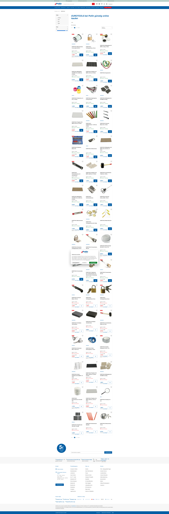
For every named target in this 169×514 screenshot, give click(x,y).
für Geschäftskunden (89, 481)
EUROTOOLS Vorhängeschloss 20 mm (104, 298)
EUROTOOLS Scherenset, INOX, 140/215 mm (77, 349)
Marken (101, 481)
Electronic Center (88, 475)
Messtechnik (72, 483)
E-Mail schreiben (60, 469)
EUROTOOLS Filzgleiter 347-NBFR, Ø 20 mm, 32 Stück (91, 72)
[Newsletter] (97, 4)
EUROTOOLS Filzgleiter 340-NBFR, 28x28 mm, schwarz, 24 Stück (91, 374)
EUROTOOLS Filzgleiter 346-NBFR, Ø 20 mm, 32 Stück (77, 123)
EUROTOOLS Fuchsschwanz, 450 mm (105, 273)
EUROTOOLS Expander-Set (105, 72)
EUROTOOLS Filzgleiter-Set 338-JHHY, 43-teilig (77, 425)
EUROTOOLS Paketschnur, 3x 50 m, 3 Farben (77, 99)
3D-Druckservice (88, 487)
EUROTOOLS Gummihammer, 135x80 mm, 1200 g (105, 173)
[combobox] (77, 4)
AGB (113, 512)
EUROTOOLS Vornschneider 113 (77, 271)
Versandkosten (74, 505)
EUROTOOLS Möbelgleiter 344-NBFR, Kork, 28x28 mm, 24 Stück (77, 198)
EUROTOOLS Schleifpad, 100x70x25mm (76, 323)
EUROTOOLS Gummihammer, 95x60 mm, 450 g (105, 323)
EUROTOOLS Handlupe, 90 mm (105, 400)
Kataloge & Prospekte (89, 477)
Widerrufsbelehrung (103, 477)
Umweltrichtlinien (103, 473)
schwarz (59, 17)
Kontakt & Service (103, 471)
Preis (57, 27)
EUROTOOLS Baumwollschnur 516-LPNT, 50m (77, 399)
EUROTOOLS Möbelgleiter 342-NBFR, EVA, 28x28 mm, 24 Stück (77, 73)
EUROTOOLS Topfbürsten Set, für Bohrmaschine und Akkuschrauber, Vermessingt (91, 274)
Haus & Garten (73, 475)
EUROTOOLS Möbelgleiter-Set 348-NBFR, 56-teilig (105, 99)
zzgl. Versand (77, 55)
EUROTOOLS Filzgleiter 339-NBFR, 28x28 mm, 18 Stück (91, 173)
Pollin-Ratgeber (88, 483)
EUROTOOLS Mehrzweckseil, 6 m (77, 221)
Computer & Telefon (73, 469)
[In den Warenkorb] (81, 55)
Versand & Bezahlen (104, 475)
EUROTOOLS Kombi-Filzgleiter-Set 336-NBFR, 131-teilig (77, 375)
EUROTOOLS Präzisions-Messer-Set (76, 148)
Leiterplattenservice (88, 485)
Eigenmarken (87, 489)
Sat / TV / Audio (73, 477)
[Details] (81, 305)
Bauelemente (72, 485)
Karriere (86, 469)
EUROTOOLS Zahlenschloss (91, 148)
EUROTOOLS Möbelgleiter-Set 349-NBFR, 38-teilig (105, 375)
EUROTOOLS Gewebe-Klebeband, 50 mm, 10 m (104, 347)
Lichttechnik (72, 473)
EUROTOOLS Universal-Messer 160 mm (76, 298)
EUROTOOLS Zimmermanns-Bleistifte (91, 424)
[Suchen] (93, 4)
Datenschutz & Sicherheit (106, 512)
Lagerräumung (73, 491)
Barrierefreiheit (103, 479)
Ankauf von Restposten (89, 491)
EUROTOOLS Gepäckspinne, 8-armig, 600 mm (91, 99)
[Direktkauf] (99, 4)
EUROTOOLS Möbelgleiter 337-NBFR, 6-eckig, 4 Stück (106, 46)
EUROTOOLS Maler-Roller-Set (105, 220)
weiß (59, 19)
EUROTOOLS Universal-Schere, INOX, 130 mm (104, 197)
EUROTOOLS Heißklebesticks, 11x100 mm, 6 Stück (91, 125)
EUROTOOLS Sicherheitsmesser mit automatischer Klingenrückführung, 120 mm (77, 174)
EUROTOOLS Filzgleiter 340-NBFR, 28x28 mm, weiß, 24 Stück (91, 399)
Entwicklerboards (73, 471)
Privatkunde (110, 4)
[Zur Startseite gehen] (58, 3)
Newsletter (87, 479)
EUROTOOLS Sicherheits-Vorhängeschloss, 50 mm (77, 248)
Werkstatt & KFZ (73, 479)
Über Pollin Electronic (89, 471)
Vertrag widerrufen (60, 484)
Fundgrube (72, 489)
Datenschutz (76, 454)
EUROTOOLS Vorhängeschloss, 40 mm (91, 47)
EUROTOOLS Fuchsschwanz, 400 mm (91, 248)
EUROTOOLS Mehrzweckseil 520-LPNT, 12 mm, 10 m (105, 246)
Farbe (57, 15)
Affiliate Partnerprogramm (104, 483)
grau (58, 21)
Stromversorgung (73, 481)
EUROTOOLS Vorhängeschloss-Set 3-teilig (91, 222)
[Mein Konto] (104, 4)
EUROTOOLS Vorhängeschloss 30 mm (90, 298)
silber (59, 23)
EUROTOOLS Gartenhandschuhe (89, 197)
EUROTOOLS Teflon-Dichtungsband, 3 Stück (90, 349)
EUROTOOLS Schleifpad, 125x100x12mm (90, 322)
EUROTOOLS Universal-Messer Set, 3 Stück (104, 124)
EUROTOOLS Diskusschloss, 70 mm (105, 424)
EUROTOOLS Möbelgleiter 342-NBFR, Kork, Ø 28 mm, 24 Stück (106, 149)
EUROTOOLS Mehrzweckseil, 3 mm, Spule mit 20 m (77, 47)
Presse (86, 473)
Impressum (102, 485)
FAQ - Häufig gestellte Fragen (105, 469)
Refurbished (72, 487)
